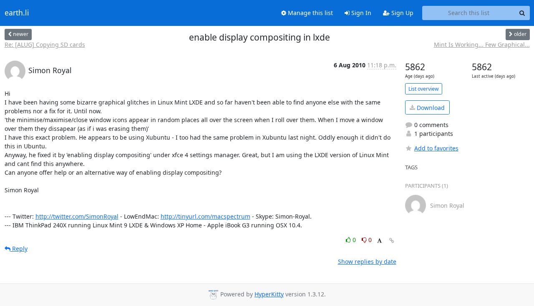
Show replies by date (367, 261)
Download (430, 108)
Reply (19, 248)
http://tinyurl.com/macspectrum (205, 216)
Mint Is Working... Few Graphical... (482, 44)
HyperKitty (269, 294)
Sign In (360, 13)
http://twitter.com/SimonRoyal (76, 216)
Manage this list (309, 13)
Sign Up (401, 13)
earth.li (17, 13)
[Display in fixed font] (379, 241)
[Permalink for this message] (391, 240)
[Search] (522, 13)
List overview (423, 88)
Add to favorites (436, 148)
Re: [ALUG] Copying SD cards (45, 44)
